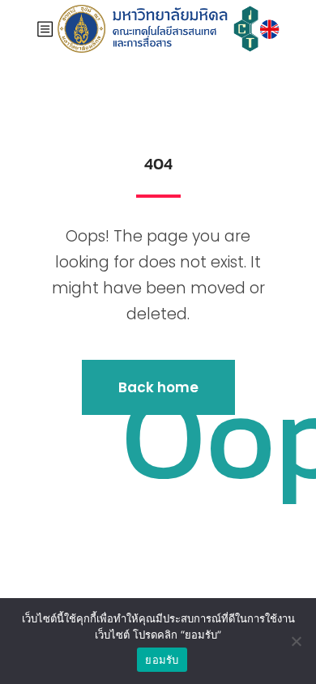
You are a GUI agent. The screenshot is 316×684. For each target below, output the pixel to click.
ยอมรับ (161, 659)
